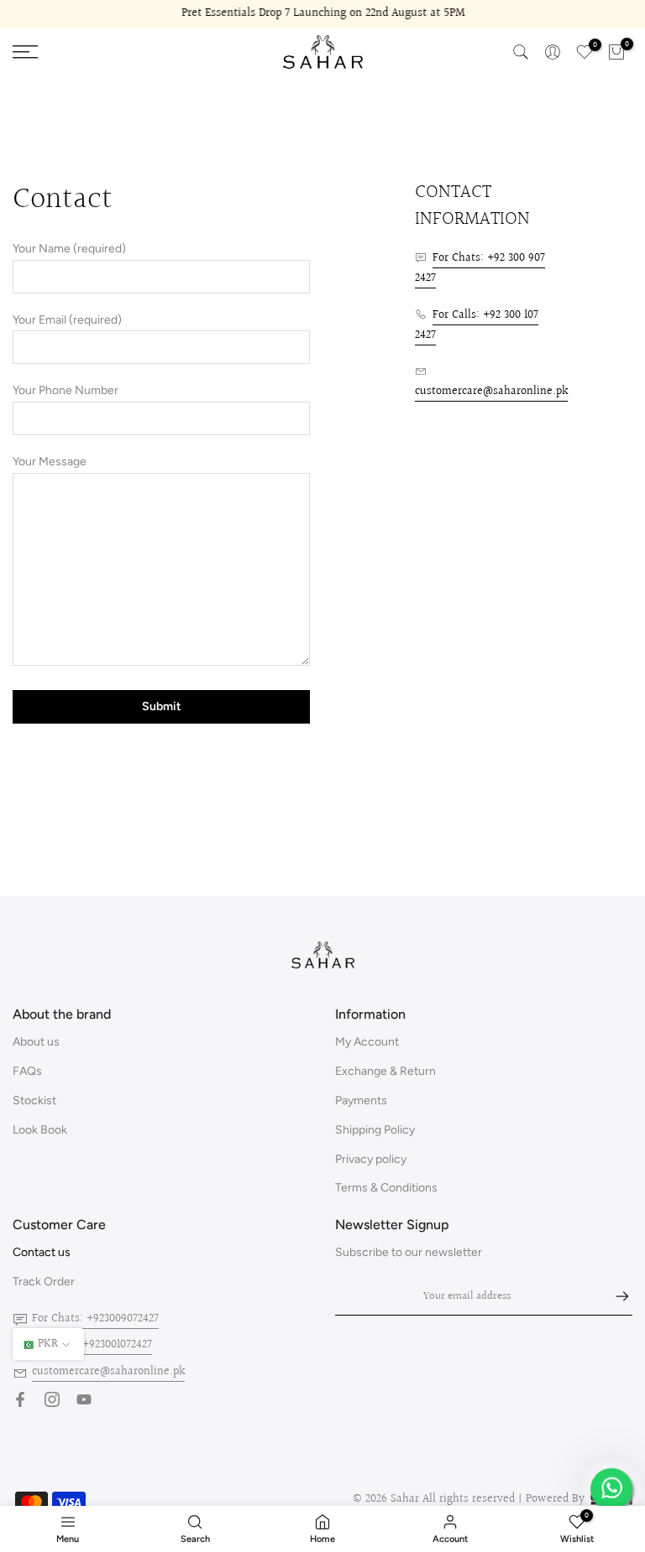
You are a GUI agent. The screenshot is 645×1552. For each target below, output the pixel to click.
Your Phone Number (65, 390)
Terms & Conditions (386, 1188)
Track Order (44, 1281)
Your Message (50, 461)
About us (36, 1042)
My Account (367, 1042)
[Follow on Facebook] (20, 1399)
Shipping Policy (375, 1130)
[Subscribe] (614, 1296)
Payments (361, 1100)
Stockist (34, 1100)
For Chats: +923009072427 (95, 1319)
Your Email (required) (67, 320)
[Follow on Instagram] (52, 1399)
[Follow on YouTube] (84, 1399)
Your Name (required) (69, 248)
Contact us (42, 1252)
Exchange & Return (385, 1071)
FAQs (27, 1071)
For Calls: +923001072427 (92, 1345)
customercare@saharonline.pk (491, 391)
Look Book (40, 1130)
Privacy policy (370, 1159)
